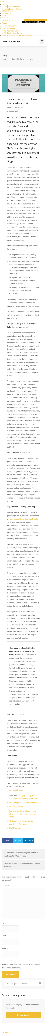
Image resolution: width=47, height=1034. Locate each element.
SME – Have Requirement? (36, 20)
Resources (6, 13)
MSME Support (8, 11)
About (4, 6)
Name (4, 923)
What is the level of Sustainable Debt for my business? (22, 865)
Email (4, 935)
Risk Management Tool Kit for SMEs (23, 802)
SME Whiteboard (8, 28)
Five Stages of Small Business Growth (23, 519)
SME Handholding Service (12, 33)
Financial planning (16, 806)
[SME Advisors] (11, 37)
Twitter (19, 840)
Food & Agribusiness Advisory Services (17, 35)
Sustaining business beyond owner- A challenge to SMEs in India (21, 854)
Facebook (8, 840)
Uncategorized (12, 111)
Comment (6, 885)
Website (5, 948)
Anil (10, 107)
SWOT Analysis (15, 828)
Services (5, 9)
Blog (4, 15)
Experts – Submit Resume (35, 22)
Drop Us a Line (24, 1015)
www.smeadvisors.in (16, 790)
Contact (5, 17)
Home (4, 4)
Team (4, 23)
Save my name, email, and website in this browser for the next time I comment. (22, 966)
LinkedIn (30, 840)
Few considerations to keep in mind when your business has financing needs (22, 814)
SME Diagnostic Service (11, 31)
